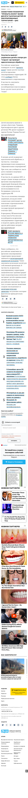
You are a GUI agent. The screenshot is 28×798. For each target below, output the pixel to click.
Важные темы (5, 6)
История (16, 756)
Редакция (3, 693)
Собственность (18, 763)
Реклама (3, 696)
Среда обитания (5, 761)
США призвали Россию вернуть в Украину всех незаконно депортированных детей (15, 236)
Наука (2, 756)
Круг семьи (17, 758)
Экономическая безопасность (18, 749)
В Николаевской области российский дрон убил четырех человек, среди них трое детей (11, 677)
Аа (12, 2)
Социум (16, 753)
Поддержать (20, 2)
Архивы (3, 691)
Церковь (3, 763)
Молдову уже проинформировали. (15, 400)
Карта (2, 701)
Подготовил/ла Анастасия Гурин (11, 307)
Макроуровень (5, 746)
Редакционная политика (7, 698)
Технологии (4, 758)
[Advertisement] (14, 107)
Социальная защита (19, 739)
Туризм (16, 761)
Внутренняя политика (7, 739)
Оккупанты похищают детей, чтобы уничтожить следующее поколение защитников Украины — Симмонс (15, 145)
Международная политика (5, 743)
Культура (3, 765)
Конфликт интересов (19, 746)
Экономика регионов (6, 753)
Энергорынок (4, 748)
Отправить (14, 440)
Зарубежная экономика (17, 743)
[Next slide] (25, 7)
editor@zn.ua (4, 718)
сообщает (9, 77)
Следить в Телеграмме (15, 462)
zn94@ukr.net (20, 714)
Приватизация (5, 751)
